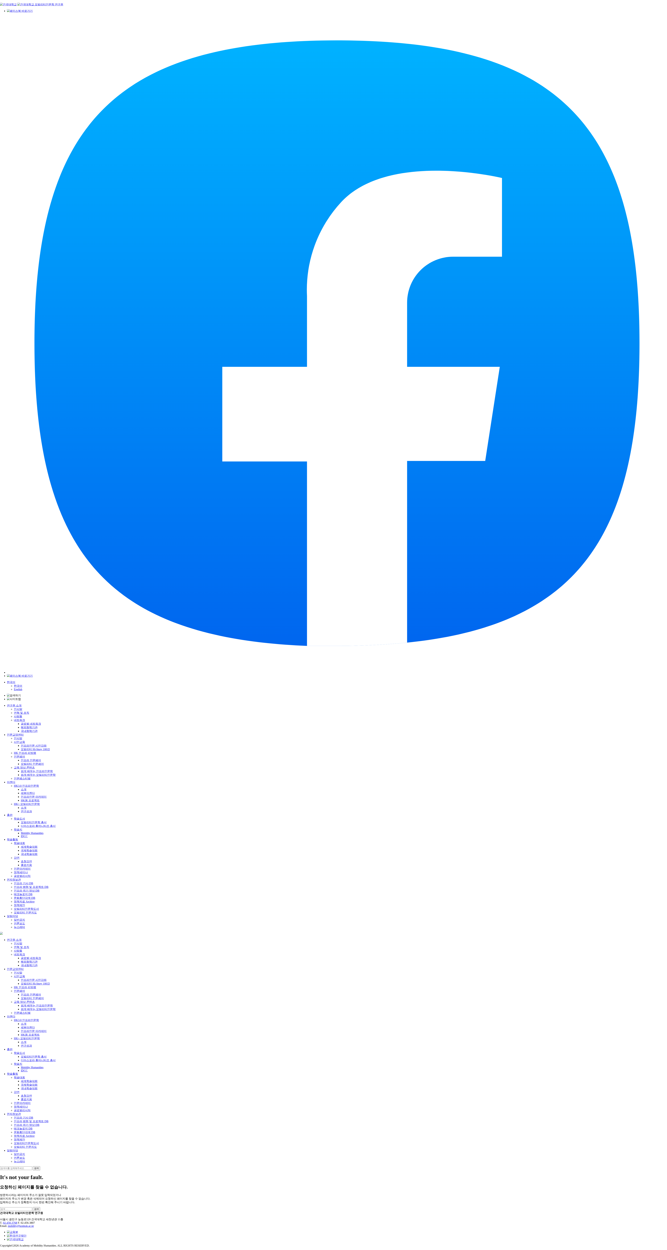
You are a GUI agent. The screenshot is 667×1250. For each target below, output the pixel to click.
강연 (16, 857)
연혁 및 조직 (21, 712)
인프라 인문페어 (31, 760)
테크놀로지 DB (23, 894)
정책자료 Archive (24, 901)
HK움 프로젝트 (30, 800)
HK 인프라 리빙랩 (25, 752)
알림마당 (12, 916)
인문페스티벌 (22, 778)
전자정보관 (14, 879)
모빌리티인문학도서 (26, 908)
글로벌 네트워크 (31, 723)
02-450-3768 (10, 1222)
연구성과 (26, 811)
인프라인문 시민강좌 (34, 745)
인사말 (18, 709)
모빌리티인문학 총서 (34, 822)
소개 (23, 789)
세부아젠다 (28, 793)
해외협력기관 (29, 727)
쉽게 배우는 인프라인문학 (37, 771)
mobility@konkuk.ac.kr (21, 1225)
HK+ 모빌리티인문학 (27, 804)
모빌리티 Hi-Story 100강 (35, 749)
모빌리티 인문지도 (25, 912)
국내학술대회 (29, 854)
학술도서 (19, 818)
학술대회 (19, 843)
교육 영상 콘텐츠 (24, 767)
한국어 (11, 682)
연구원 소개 (14, 705)
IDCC (24, 836)
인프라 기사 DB (23, 883)
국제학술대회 (29, 850)
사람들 (18, 716)
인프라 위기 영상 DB (26, 890)
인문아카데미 (22, 868)
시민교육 (19, 742)
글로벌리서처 (22, 876)
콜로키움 (26, 865)
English (18, 689)
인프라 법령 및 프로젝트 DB (31, 886)
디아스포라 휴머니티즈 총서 (38, 825)
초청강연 (26, 861)
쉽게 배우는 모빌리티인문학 (38, 774)
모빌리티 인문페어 (32, 763)
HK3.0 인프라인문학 (26, 785)
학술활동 (12, 839)
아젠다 (11, 782)
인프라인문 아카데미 (34, 796)
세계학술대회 (29, 846)
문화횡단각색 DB (24, 897)
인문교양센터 (15, 734)
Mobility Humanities (32, 833)
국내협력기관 (29, 731)
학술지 (18, 829)
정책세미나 (21, 872)
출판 (10, 815)
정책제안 (19, 905)
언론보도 (19, 923)
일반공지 (19, 919)
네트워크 (19, 720)
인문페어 (19, 756)
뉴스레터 (19, 927)
